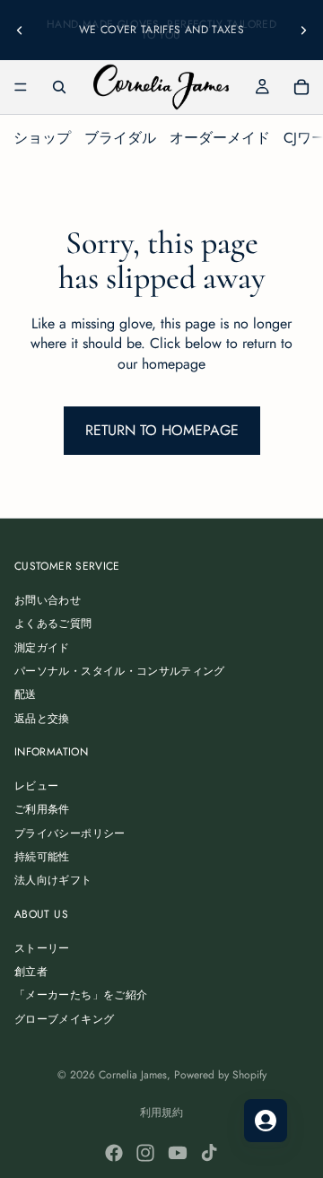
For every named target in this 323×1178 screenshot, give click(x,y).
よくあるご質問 (53, 623)
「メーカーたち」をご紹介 (80, 996)
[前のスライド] (19, 29)
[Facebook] (114, 1153)
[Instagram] (145, 1153)
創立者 (31, 972)
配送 (25, 695)
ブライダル (120, 137)
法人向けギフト (53, 881)
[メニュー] (20, 87)
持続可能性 (42, 857)
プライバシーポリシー (70, 833)
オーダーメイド (220, 137)
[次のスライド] (303, 29)
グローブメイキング (64, 1019)
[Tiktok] (209, 1153)
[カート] (301, 87)
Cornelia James (133, 1075)
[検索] (59, 87)
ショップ (42, 137)
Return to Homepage (162, 430)
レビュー (36, 786)
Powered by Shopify (220, 1075)
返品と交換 (42, 719)
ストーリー (42, 948)
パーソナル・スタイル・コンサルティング (119, 671)
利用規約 (161, 1112)
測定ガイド (42, 648)
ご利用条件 (42, 810)
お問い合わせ (47, 600)
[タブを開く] (265, 1120)
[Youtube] (177, 1153)
